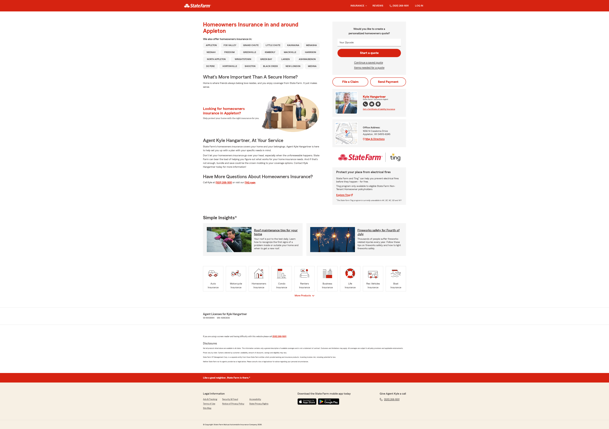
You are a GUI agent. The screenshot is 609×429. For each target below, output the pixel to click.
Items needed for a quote (369, 67)
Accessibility (255, 399)
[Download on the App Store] (307, 401)
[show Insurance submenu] (365, 5)
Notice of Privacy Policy (233, 404)
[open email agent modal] (371, 104)
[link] (197, 6)
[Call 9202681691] (365, 104)
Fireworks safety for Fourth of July (378, 232)
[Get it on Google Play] (328, 401)
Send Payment (388, 81)
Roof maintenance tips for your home (276, 232)
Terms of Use (209, 404)
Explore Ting (343, 195)
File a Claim (350, 81)
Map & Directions (375, 139)
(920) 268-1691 (401, 5)
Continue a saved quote (368, 62)
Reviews (378, 5)
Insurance (357, 5)
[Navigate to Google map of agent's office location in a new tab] (378, 104)
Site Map (207, 408)
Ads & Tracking (210, 399)
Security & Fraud (230, 399)
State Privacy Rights (258, 404)
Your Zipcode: (346, 42)
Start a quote (369, 53)
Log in (419, 5)
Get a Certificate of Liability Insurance (379, 109)
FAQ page (250, 182)
